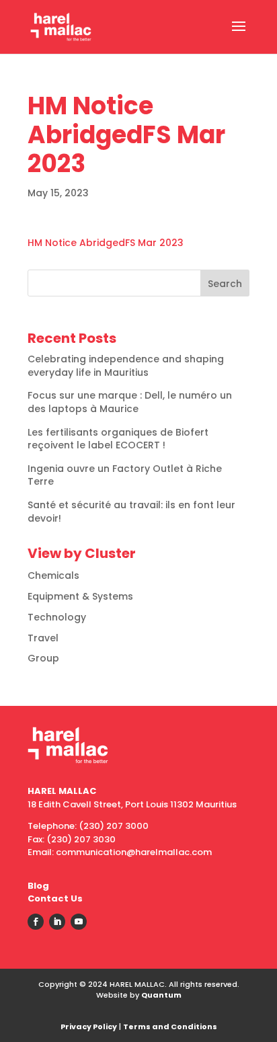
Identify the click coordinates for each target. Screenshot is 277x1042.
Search (225, 283)
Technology (57, 617)
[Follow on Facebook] (36, 922)
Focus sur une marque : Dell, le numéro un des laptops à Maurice (130, 402)
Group (43, 658)
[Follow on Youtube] (79, 922)
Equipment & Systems (80, 596)
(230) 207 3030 (81, 839)
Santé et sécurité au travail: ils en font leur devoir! (131, 511)
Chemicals (53, 575)
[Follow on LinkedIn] (57, 922)
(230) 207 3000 (114, 825)
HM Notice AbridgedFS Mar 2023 (106, 242)
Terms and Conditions (170, 1026)
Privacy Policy (89, 1026)
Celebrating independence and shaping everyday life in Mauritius (126, 365)
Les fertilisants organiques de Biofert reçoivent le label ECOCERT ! (118, 439)
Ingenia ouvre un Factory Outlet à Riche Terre (125, 475)
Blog (38, 885)
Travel (43, 638)
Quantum (161, 995)
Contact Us (55, 898)
